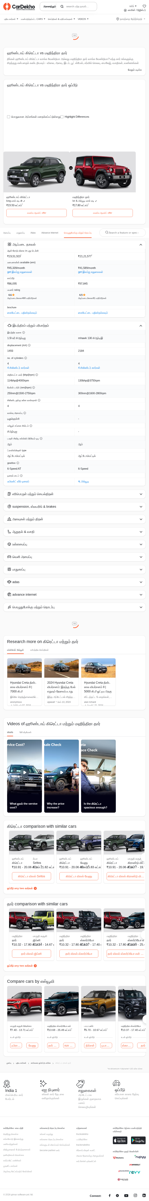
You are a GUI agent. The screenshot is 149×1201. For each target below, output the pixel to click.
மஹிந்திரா (85, 936)
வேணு (84, 862)
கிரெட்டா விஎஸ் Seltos (31, 876)
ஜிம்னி (37, 940)
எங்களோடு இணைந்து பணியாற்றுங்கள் (13, 1141)
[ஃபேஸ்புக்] (109, 1196)
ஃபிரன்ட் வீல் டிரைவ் (18, 481)
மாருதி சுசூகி (135, 858)
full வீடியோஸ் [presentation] (25, 732)
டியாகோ (106, 1045)
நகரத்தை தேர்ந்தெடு (131, 18)
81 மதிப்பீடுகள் (99, 298)
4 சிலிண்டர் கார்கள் (18, 367)
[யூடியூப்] (126, 1196)
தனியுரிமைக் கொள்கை (13, 1155)
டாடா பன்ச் (88, 1026)
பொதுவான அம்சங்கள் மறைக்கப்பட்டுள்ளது (36, 116)
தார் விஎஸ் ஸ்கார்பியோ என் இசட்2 (127, 953)
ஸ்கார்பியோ (87, 940)
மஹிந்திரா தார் (81, 197)
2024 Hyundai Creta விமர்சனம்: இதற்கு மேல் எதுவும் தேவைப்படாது (61, 687)
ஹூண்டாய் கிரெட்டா (18, 197)
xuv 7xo (69, 1045)
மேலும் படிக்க (135, 69)
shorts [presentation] (10, 732)
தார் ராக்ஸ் (53, 1045)
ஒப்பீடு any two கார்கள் (20, 888)
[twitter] (117, 1196)
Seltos (37, 862)
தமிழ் (131, 6)
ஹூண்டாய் (86, 858)
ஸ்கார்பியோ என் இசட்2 (137, 940)
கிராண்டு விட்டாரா (137, 862)
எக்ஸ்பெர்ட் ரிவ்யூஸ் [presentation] (15, 650)
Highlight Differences (77, 116)
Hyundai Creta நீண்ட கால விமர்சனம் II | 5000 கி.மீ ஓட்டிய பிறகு (98, 687)
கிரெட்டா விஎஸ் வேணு (79, 876)
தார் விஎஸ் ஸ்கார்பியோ (78, 953)
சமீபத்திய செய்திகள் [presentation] (39, 650)
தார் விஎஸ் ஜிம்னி (31, 953)
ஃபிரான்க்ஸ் (16, 1045)
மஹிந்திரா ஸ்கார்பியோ (131, 1026)
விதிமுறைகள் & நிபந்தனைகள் (17, 1149)
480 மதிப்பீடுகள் (29, 298)
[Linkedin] (144, 1196)
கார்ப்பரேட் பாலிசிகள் (12, 1160)
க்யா (35, 858)
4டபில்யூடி (83, 481)
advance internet (49, 233)
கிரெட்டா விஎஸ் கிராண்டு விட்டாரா (127, 876)
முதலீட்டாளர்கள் (10, 1166)
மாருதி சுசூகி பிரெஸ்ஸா (21, 1026)
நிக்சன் (90, 1045)
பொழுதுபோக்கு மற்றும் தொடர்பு (78, 233)
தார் (143, 1045)
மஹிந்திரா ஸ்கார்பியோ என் (59, 1026)
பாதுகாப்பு (20, 233)
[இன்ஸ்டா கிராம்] (135, 1196)
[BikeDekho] (118, 1157)
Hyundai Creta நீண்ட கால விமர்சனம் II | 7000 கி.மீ (23, 687)
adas (33, 233)
